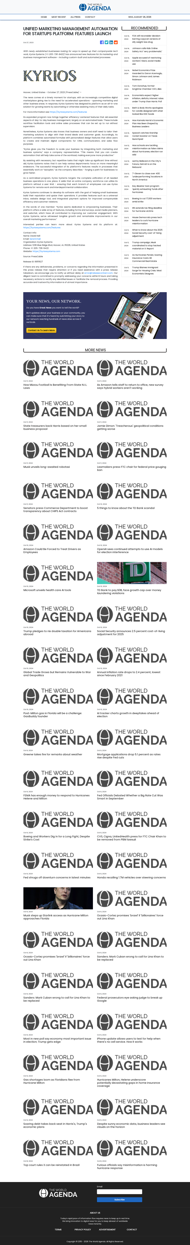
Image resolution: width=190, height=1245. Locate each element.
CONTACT (90, 16)
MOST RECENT (59, 16)
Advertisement (107, 1229)
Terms (58, 1229)
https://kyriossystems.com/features (68, 111)
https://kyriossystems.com (46, 251)
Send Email (35, 238)
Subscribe (120, 1199)
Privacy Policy (83, 1229)
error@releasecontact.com (98, 273)
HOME (44, 16)
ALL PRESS (75, 16)
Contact (132, 1229)
